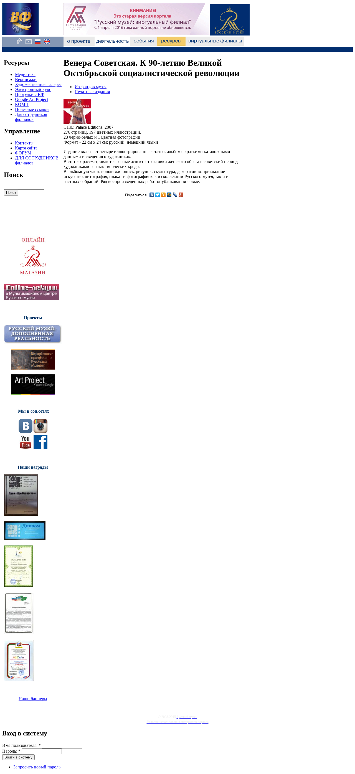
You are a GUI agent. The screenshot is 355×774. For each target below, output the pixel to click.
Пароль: (11, 751)
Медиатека (25, 74)
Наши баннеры (33, 698)
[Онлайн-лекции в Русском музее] (31, 298)
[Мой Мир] (169, 194)
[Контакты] (28, 44)
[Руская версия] (37, 44)
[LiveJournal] (175, 194)
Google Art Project (31, 99)
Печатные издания (92, 91)
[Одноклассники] (163, 194)
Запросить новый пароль (36, 767)
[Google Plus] (181, 194)
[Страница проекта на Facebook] (40, 447)
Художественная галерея (38, 84)
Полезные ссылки (32, 109)
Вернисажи (26, 79)
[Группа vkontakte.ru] (25, 431)
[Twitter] (158, 194)
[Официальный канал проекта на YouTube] (25, 447)
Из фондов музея (90, 86)
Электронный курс (33, 89)
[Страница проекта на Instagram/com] (40, 431)
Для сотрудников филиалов (31, 117)
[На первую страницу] (19, 44)
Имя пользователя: (21, 745)
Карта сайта (26, 148)
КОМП (22, 104)
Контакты (24, 143)
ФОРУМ (23, 153)
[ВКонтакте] (152, 194)
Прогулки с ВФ (29, 94)
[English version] (46, 44)
